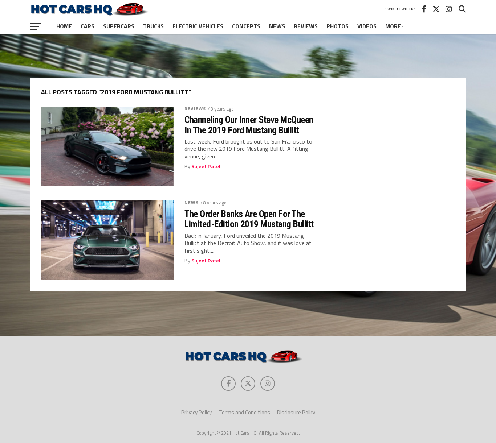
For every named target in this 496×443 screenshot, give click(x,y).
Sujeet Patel (205, 166)
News (277, 26)
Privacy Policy (196, 412)
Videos (367, 26)
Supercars (118, 26)
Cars (87, 26)
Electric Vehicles (197, 26)
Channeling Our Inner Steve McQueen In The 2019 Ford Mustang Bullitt (248, 125)
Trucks (153, 26)
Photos (337, 26)
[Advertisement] (248, 56)
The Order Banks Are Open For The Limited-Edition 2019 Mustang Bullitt (249, 219)
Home (64, 26)
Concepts (246, 26)
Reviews (306, 26)
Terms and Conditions (244, 412)
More (393, 26)
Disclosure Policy (296, 412)
